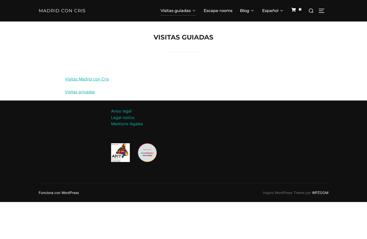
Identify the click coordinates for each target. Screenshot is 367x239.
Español (270, 10)
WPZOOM (320, 192)
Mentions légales (127, 123)
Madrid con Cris (62, 11)
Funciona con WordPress (59, 192)
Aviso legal (121, 111)
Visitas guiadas (176, 10)
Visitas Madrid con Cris (87, 79)
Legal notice (122, 117)
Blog (244, 10)
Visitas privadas (80, 91)
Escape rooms (218, 10)
